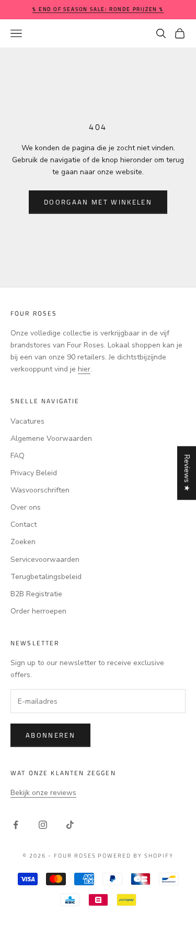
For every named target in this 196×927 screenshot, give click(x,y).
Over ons (25, 507)
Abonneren (50, 735)
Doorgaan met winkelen (98, 202)
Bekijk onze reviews (43, 793)
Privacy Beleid (33, 473)
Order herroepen (38, 611)
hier (84, 369)
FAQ (17, 456)
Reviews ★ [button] (187, 472)
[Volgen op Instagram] (43, 825)
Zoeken (23, 542)
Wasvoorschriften (40, 490)
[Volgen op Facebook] (15, 825)
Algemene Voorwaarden (51, 438)
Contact (23, 524)
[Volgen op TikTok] (70, 825)
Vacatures (27, 421)
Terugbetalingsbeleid (46, 577)
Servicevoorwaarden (44, 559)
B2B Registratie (36, 594)
